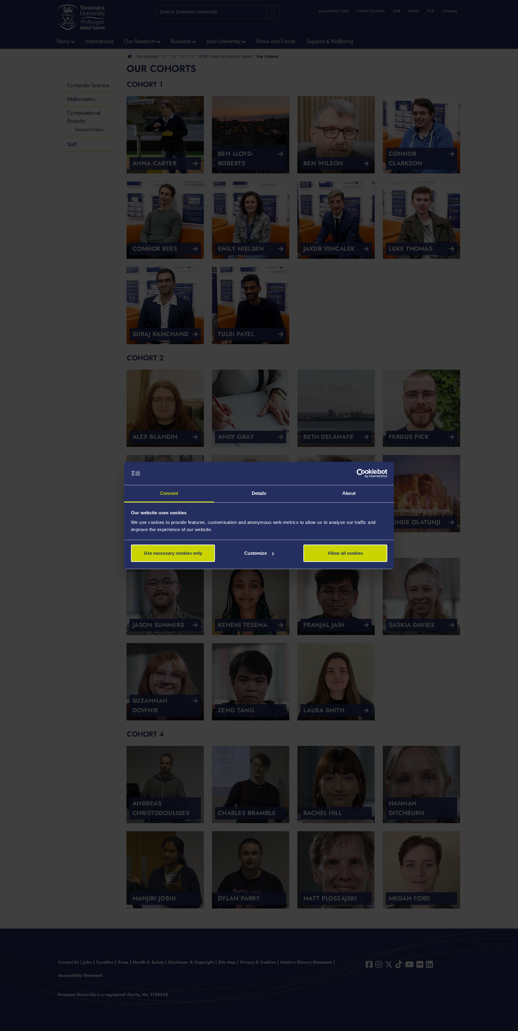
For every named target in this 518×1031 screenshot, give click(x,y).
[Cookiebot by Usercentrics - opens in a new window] (361, 473)
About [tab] (349, 493)
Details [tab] (259, 493)
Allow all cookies (345, 553)
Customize (255, 553)
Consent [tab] (169, 493)
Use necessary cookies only (173, 553)
